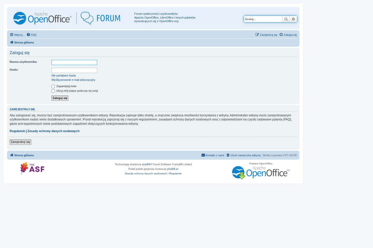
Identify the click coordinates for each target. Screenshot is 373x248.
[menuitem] (31, 35)
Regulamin (17, 131)
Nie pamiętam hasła (64, 75)
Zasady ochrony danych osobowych (53, 131)
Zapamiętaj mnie (66, 86)
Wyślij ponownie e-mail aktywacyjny (73, 79)
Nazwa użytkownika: (23, 61)
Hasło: (14, 69)
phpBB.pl (172, 168)
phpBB (146, 164)
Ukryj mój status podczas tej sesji (77, 90)
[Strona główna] (71, 18)
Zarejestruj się (20, 142)
